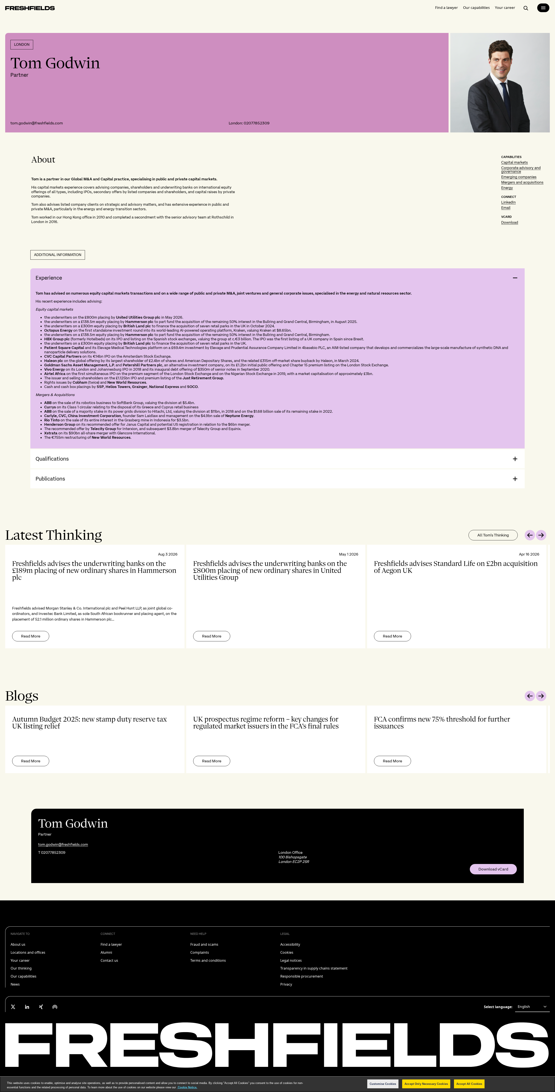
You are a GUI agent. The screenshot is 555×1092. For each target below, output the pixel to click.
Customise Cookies (383, 1083)
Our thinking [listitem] (21, 968)
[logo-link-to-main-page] (30, 9)
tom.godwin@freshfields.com (36, 123)
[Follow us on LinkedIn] (27, 1006)
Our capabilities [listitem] (23, 976)
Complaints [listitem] (199, 952)
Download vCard (493, 869)
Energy (507, 188)
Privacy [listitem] (286, 984)
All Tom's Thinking (493, 535)
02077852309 (256, 123)
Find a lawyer (446, 7)
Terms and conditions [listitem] (208, 960)
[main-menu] (543, 8)
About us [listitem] (18, 944)
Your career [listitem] (20, 960)
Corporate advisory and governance (521, 170)
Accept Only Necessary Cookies (426, 1083)
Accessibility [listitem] (290, 944)
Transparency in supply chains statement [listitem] (314, 968)
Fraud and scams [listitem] (204, 944)
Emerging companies (519, 177)
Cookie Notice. (187, 1087)
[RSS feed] (54, 1006)
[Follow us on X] (13, 1006)
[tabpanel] (277, 596)
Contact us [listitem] (109, 960)
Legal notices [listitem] (291, 960)
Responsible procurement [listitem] (301, 976)
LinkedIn (508, 202)
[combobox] (532, 1007)
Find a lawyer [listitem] (111, 944)
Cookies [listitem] (286, 952)
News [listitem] (15, 984)
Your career (505, 7)
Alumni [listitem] (106, 952)
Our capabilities (476, 7)
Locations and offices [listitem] (28, 952)
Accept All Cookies (469, 1083)
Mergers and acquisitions (522, 182)
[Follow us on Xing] (41, 1006)
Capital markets (514, 162)
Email (505, 207)
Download (509, 222)
